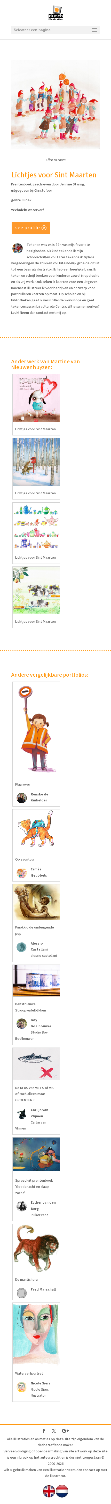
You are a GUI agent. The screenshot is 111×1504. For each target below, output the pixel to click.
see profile (27, 227)
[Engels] (49, 1496)
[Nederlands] (62, 1496)
